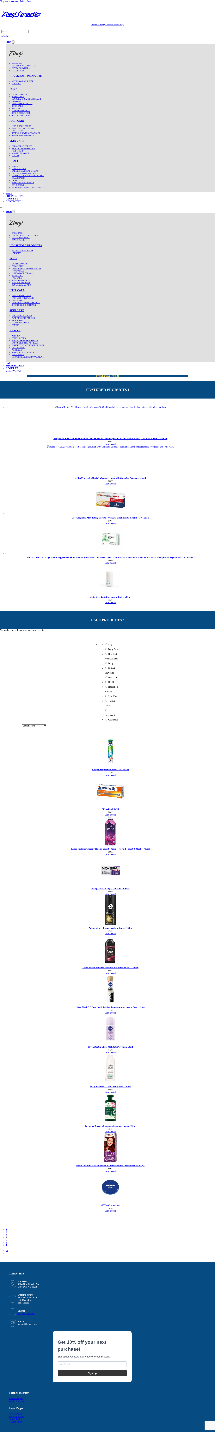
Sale (9, 193)
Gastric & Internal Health (25, 173)
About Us (12, 198)
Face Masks (17, 151)
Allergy (16, 166)
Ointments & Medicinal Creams (28, 176)
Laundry (16, 83)
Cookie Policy (15, 1419)
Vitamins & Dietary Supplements (28, 187)
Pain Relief (17, 180)
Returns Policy (15, 1422)
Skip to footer (26, 1)
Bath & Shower (19, 94)
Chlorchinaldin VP (110, 809)
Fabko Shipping (16, 1398)
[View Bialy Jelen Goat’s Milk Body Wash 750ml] (110, 1082)
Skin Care (17, 140)
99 (7, 1250)
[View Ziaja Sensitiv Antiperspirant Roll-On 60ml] (110, 593)
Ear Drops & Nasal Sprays (25, 171)
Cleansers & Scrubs (22, 146)
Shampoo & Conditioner (24, 135)
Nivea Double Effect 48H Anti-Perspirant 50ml (110, 1047)
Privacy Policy (15, 1414)
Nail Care (17, 108)
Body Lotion (18, 96)
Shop (9, 42)
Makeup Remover (20, 153)
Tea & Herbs (18, 185)
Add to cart (110, 444)
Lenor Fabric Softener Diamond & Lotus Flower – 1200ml (110, 967)
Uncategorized (111, 715)
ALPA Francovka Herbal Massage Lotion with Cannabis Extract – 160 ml (110, 478)
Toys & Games (18, 70)
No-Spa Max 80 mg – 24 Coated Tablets (110, 888)
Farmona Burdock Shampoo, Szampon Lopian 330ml (110, 1126)
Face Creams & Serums (23, 148)
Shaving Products (21, 111)
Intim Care (17, 106)
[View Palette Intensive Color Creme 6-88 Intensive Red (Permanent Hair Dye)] (110, 1161)
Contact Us (13, 201)
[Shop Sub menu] (13, 42)
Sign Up (92, 1373)
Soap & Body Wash (21, 113)
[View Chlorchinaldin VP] (110, 805)
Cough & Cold (19, 169)
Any (110, 644)
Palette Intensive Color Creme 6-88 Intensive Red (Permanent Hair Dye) (110, 1165)
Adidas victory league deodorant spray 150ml (110, 928)
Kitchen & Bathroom (22, 81)
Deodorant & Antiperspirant (26, 99)
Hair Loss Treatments (23, 128)
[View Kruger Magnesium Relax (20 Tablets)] (110, 765)
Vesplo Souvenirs (17, 1401)
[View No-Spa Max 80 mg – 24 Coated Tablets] (110, 884)
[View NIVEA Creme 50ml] (110, 1201)
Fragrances (18, 101)
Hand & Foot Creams (22, 104)
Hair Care (17, 120)
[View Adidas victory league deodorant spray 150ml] (110, 924)
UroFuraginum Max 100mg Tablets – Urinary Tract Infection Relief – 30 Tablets (110, 518)
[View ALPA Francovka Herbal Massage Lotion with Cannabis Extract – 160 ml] (110, 446)
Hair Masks (17, 131)
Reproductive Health (23, 183)
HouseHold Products (26, 75)
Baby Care (17, 63)
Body (13, 88)
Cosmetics (113, 719)
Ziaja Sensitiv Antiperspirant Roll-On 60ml (110, 597)
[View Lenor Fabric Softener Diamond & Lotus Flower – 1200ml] (110, 963)
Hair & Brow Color (21, 126)
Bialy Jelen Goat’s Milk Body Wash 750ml (110, 1086)
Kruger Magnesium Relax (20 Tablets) (110, 769)
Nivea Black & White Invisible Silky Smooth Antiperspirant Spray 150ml (110, 1007)
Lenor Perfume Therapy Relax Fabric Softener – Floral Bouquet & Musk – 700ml (110, 849)
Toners (15, 155)
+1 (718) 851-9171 (26, 1313)
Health (15, 160)
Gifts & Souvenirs (21, 68)
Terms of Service (16, 1416)
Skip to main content (9, 1)
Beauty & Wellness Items (25, 66)
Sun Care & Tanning (21, 115)
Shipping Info (15, 196)
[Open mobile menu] (1, 207)
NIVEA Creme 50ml (110, 1205)
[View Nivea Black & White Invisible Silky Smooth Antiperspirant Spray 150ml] (110, 1003)
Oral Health (18, 178)
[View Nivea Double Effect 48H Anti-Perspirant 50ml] (110, 1042)
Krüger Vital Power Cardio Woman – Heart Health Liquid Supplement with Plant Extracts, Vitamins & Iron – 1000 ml (110, 438)
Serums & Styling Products (26, 133)
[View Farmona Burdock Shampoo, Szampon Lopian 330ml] (110, 1122)
